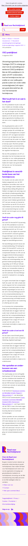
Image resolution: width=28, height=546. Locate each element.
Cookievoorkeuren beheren (14, 12)
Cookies (4, 501)
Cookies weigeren (15, 16)
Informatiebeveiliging (8, 504)
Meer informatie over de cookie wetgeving (15, 5)
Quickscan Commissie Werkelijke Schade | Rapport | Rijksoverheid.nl (13, 393)
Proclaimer (12, 501)
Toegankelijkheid (7, 498)
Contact (6, 488)
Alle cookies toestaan (15, 9)
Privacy (16, 498)
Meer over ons (8, 485)
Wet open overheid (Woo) (12, 491)
